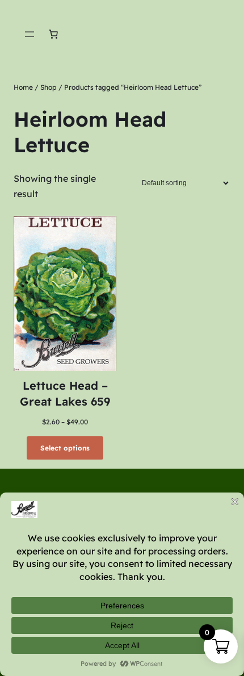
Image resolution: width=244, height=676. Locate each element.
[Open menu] (29, 34)
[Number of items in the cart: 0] (53, 34)
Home (23, 87)
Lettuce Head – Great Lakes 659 (65, 393)
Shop (48, 87)
